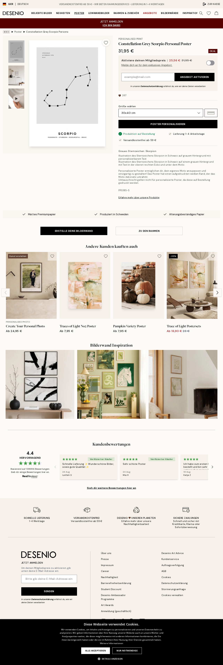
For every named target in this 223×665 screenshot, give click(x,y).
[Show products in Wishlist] (209, 13)
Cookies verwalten (172, 595)
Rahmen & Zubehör (126, 13)
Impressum (107, 565)
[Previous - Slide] (5, 292)
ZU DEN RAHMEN (149, 230)
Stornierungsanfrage (174, 589)
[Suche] (201, 13)
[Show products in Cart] (216, 13)
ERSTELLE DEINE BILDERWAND (74, 230)
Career (105, 571)
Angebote (150, 13)
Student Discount (111, 589)
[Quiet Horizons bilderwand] (183, 384)
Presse (105, 559)
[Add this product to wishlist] (106, 42)
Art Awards (107, 605)
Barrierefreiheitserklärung (116, 583)
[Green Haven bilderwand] (111, 384)
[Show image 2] (16, 76)
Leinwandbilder (98, 13)
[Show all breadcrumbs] (6, 32)
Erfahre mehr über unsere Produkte (138, 197)
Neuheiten (63, 13)
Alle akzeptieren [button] (95, 650)
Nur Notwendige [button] (127, 650)
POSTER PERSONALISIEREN (168, 124)
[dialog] (111, 642)
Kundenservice (170, 559)
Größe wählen (127, 106)
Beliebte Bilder (41, 13)
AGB (164, 571)
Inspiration (190, 13)
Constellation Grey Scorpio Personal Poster (47, 31)
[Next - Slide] (217, 292)
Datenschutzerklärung (152, 86)
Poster (79, 13)
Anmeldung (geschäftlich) (116, 611)
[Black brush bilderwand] (40, 384)
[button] (211, 113)
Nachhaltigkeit (109, 577)
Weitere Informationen (111, 643)
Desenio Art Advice (173, 553)
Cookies (166, 577)
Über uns (106, 553)
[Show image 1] (16, 51)
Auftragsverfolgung (173, 565)
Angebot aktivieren (194, 77)
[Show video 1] (16, 98)
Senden (49, 591)
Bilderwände (169, 13)
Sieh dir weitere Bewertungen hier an (111, 488)
